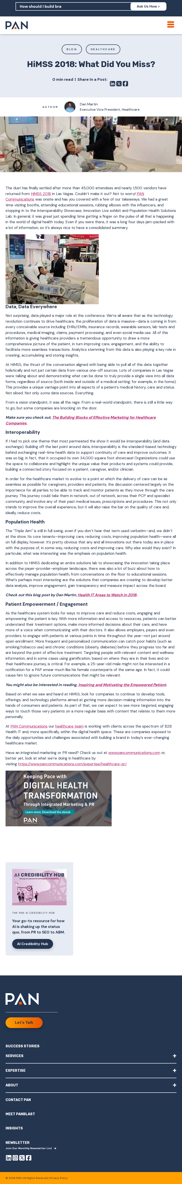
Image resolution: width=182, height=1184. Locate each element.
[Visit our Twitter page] (22, 1158)
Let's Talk (24, 1022)
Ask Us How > (148, 6)
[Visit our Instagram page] (15, 1158)
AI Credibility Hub (32, 943)
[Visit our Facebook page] (29, 1158)
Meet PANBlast (20, 1114)
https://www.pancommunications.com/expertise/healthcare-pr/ (72, 764)
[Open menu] (170, 24)
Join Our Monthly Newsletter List (29, 1148)
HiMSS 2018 (41, 193)
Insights (14, 1128)
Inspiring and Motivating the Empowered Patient (122, 684)
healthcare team (69, 726)
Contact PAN (18, 1100)
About (91, 1085)
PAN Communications (28, 726)
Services (91, 1055)
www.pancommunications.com (134, 752)
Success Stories (23, 1046)
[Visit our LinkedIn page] (9, 1158)
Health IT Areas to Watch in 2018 (107, 594)
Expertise (91, 1070)
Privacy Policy (59, 1178)
